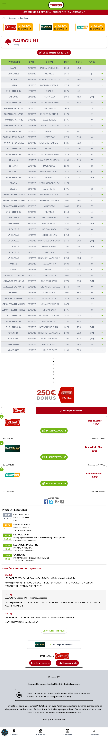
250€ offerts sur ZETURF (56, 52)
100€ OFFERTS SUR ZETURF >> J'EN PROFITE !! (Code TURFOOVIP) (54, 12)
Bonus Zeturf (8, 438)
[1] (12, 422)
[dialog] (4, 732)
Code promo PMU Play (96, 465)
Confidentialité (62, 684)
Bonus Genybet (9, 491)
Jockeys (12, 18)
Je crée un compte (40, 663)
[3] (12, 474)
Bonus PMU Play (9, 465)
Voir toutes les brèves (54, 630)
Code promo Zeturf (98, 438)
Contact (32, 684)
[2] (12, 448)
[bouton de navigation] (4, 5)
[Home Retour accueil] (56, 5)
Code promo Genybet (97, 491)
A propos (75, 684)
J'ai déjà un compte (67, 663)
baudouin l (24, 18)
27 (54, 378)
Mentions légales (45, 684)
